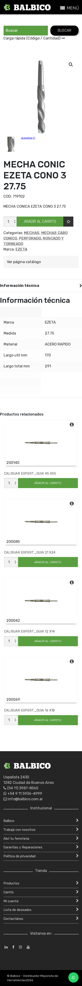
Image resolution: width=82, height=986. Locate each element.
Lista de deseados (17, 910)
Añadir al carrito (40, 221)
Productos (11, 883)
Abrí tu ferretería (16, 839)
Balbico (8, 821)
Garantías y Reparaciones (22, 847)
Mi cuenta (10, 901)
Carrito (8, 892)
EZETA (21, 249)
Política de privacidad (19, 856)
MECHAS (31, 233)
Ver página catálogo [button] (24, 262)
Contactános (13, 919)
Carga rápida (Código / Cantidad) (32, 38)
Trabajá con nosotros (19, 830)
